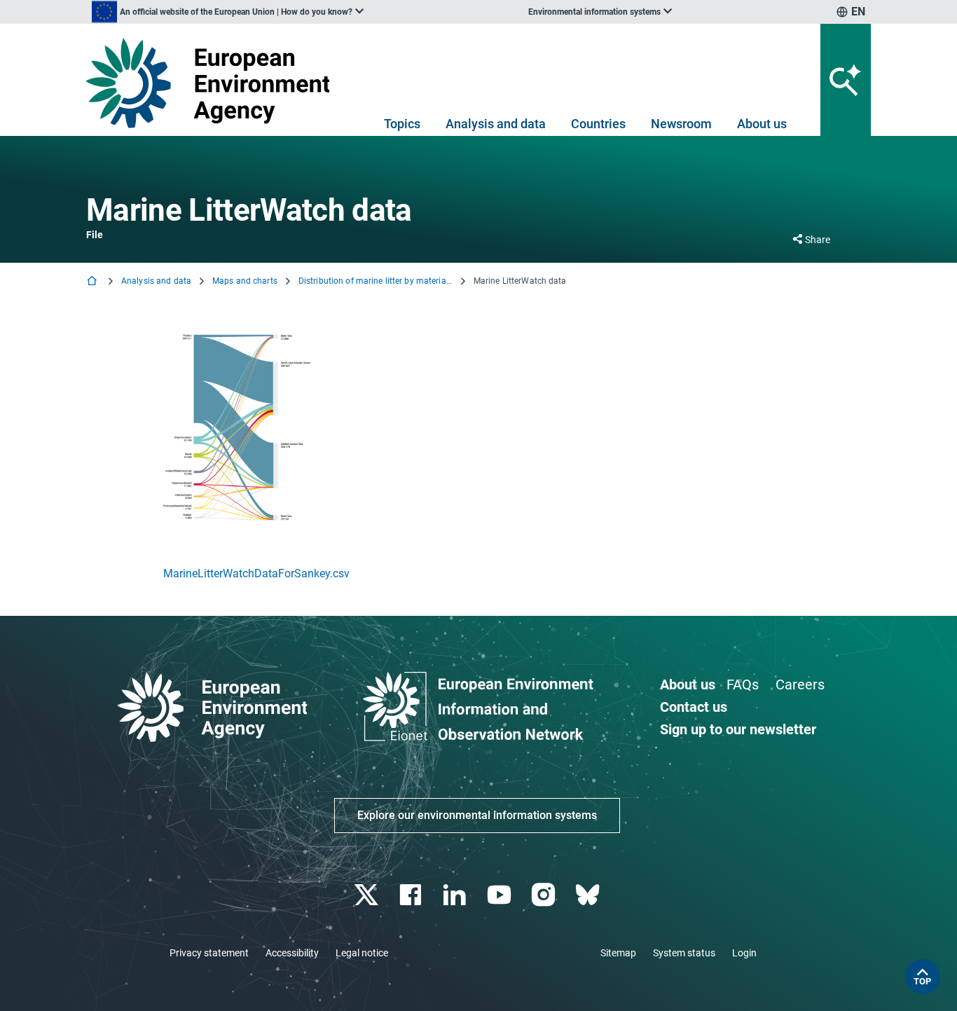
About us (762, 123)
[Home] (93, 282)
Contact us (693, 707)
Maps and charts (244, 281)
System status (684, 952)
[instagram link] (545, 895)
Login (744, 952)
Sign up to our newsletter (738, 729)
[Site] (213, 83)
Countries (598, 123)
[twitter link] (367, 895)
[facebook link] (412, 895)
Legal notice (362, 952)
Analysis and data (496, 123)
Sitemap (618, 952)
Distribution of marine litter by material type (375, 281)
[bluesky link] (589, 895)
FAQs (743, 684)
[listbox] (227, 12)
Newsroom (681, 123)
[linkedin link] (456, 895)
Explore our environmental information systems (477, 815)
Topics (402, 123)
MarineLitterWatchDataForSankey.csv (256, 573)
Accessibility (292, 952)
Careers (800, 684)
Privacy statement (209, 952)
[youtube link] (500, 895)
